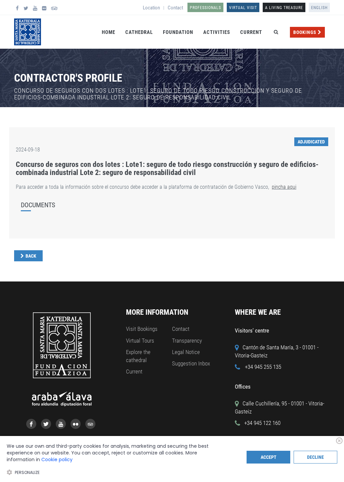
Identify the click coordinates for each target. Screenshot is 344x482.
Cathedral (139, 32)
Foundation (178, 32)
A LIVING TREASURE (284, 7)
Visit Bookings (142, 328)
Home (108, 32)
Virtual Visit (243, 7)
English (319, 7)
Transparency (187, 340)
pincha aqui (284, 187)
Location (151, 8)
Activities (216, 32)
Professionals (205, 7)
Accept (268, 457)
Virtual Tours (140, 340)
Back (31, 256)
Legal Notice (186, 352)
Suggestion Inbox (191, 363)
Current (251, 32)
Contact (175, 8)
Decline (315, 457)
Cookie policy (57, 459)
